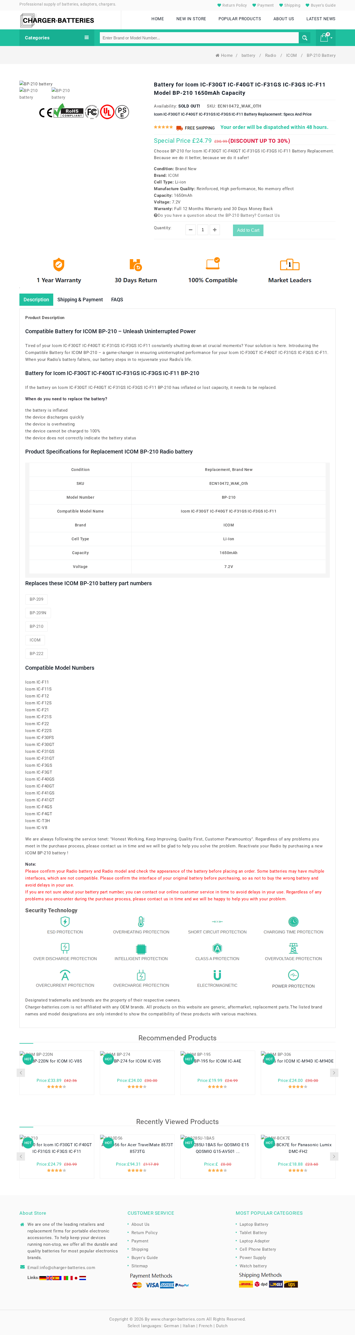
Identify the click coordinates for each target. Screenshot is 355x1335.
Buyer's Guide (323, 5)
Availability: (165, 106)
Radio (271, 55)
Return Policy (234, 5)
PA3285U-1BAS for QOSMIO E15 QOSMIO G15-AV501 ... (217, 1148)
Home (227, 55)
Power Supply (253, 1257)
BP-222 (36, 653)
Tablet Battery (253, 1232)
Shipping (292, 5)
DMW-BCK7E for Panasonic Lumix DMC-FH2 (298, 1148)
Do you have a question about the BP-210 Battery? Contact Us (219, 215)
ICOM (292, 55)
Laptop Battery (254, 1224)
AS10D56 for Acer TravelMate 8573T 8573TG (137, 1148)
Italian (189, 1325)
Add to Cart (248, 230)
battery (249, 55)
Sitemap (139, 1265)
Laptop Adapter (255, 1241)
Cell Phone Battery (258, 1249)
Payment (265, 5)
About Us (140, 1224)
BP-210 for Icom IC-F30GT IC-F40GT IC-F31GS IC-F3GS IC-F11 (57, 1148)
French (205, 1325)
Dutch (222, 1325)
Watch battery (253, 1265)
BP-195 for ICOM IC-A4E (217, 1061)
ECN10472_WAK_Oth (240, 106)
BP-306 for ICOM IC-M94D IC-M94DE (298, 1061)
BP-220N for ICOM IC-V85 (57, 1061)
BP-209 (36, 599)
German (171, 1325)
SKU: (211, 106)
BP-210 (36, 626)
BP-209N (38, 612)
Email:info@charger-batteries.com (61, 1267)
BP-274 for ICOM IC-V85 (137, 1061)
